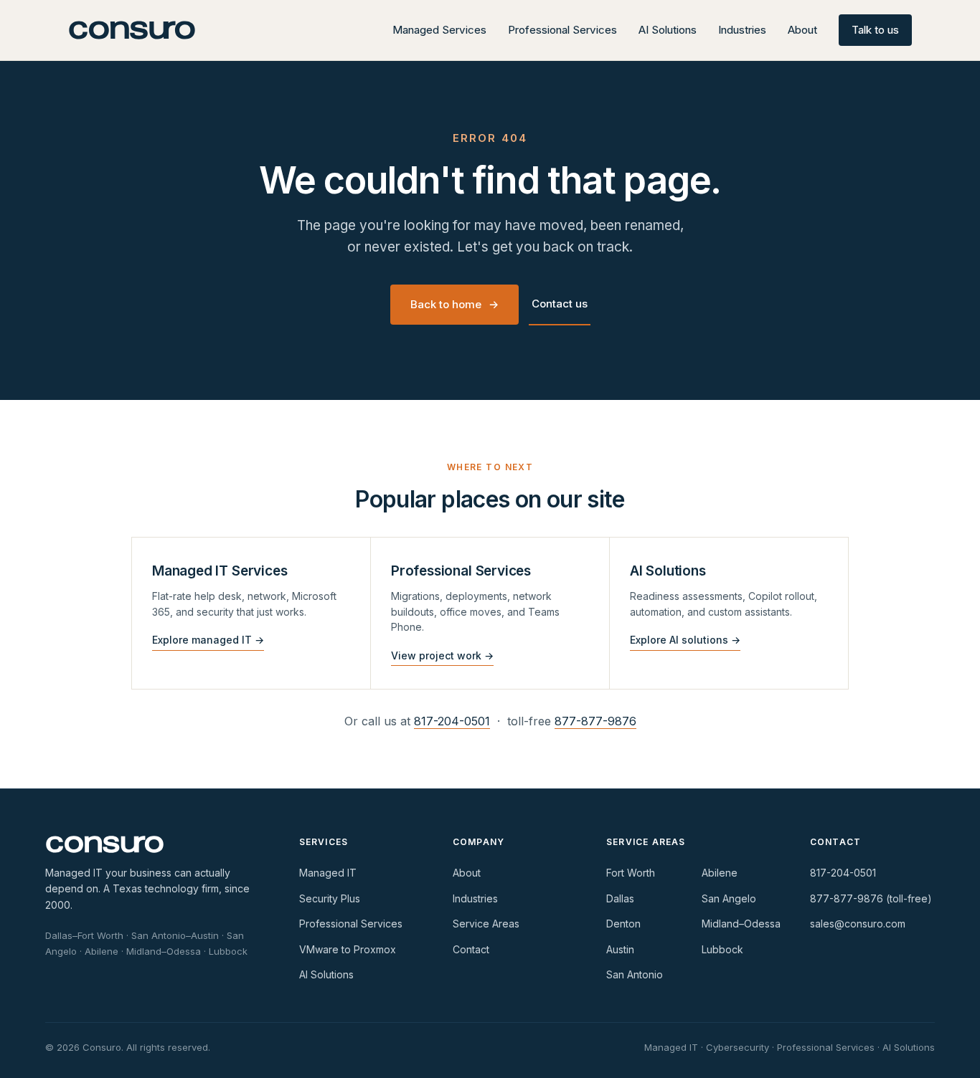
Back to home (454, 304)
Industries (742, 30)
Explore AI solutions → (685, 640)
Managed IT (328, 873)
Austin (620, 949)
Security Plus (329, 898)
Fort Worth (630, 873)
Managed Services (439, 30)
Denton (623, 923)
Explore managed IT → (208, 640)
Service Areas (486, 923)
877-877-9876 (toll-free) (871, 898)
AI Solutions (668, 30)
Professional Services (562, 30)
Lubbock (722, 949)
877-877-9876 (595, 721)
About (802, 30)
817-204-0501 (452, 721)
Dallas (620, 898)
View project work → (442, 655)
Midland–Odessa (741, 923)
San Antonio (634, 974)
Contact (471, 949)
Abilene (720, 873)
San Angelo (729, 898)
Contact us (560, 303)
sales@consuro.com (857, 923)
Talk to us (875, 30)
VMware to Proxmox (347, 949)
